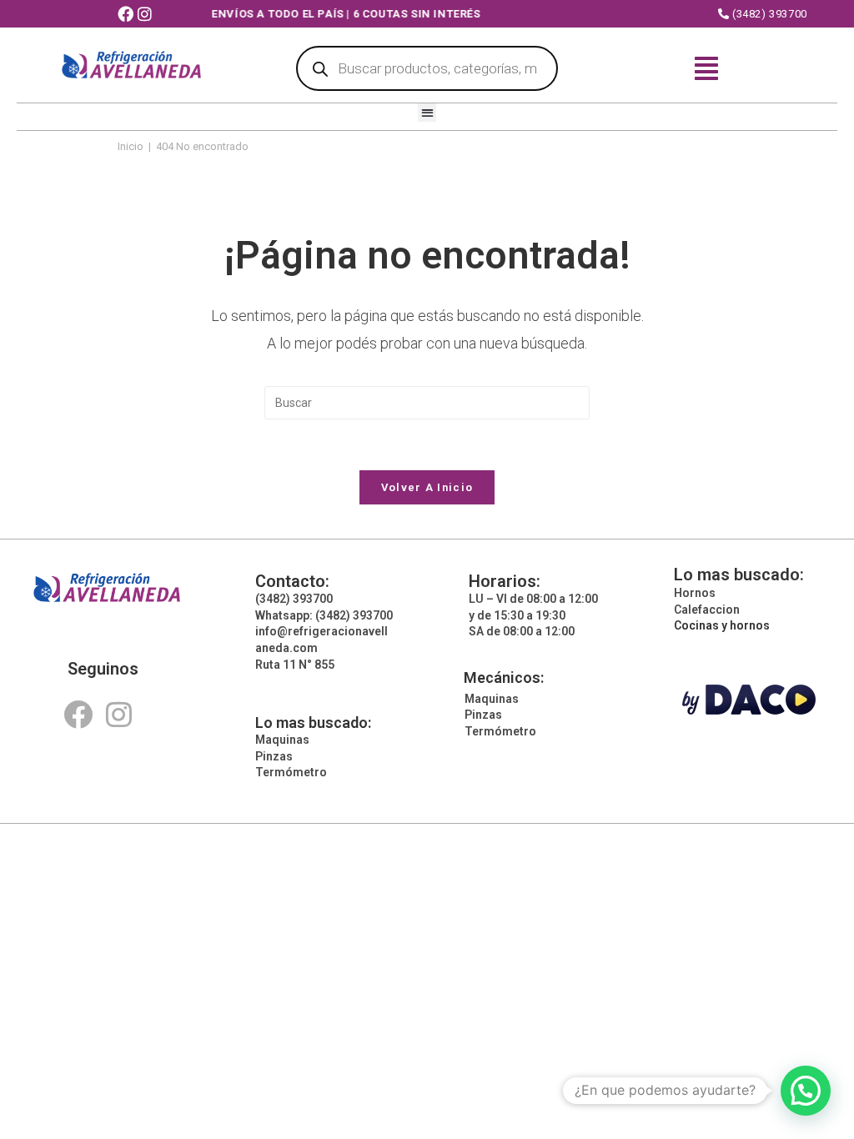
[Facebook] (78, 714)
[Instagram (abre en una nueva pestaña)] (147, 14)
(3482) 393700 (767, 14)
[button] (427, 113)
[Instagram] (118, 714)
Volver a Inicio (427, 487)
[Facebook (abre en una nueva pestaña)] (128, 14)
